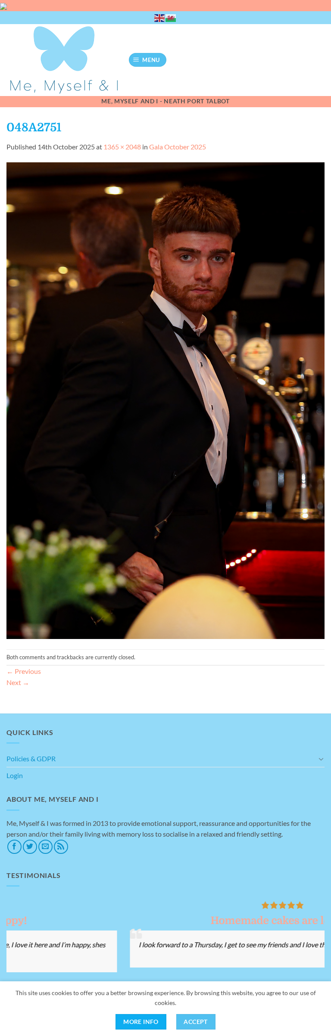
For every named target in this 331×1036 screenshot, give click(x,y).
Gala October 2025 (177, 147)
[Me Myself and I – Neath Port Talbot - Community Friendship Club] (64, 60)
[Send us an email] (45, 847)
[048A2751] (165, 400)
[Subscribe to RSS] (61, 847)
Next (17, 682)
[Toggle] (321, 759)
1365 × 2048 (122, 147)
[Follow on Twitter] (30, 847)
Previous (23, 671)
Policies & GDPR (31, 758)
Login (14, 775)
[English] (160, 17)
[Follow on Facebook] (14, 847)
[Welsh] (171, 17)
